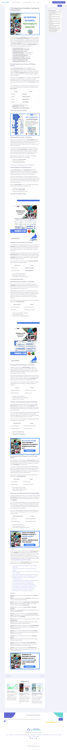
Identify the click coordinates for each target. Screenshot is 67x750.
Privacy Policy (39, 734)
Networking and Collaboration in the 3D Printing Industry (54, 31)
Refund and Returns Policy (47, 734)
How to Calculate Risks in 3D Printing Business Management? (24, 584)
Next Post (42, 675)
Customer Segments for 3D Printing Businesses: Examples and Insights (26, 580)
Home (7, 734)
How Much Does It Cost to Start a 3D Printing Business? (23, 581)
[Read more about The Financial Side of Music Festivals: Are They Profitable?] (25, 687)
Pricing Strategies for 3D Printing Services (54, 17)
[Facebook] (30, 738)
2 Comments (12, 11)
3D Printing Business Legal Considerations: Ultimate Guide (23, 587)
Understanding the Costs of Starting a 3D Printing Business (55, 12)
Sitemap (59, 734)
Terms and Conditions (32, 734)
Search (59, 5)
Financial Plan (17, 734)
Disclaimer (55, 734)
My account (25, 734)
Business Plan (11, 734)
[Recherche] (61, 719)
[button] (49, 2)
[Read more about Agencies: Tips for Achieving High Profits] (12, 686)
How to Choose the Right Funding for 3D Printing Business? (23, 589)
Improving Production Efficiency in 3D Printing (54, 22)
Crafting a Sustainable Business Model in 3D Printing (54, 26)
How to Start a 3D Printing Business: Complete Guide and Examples (25, 574)
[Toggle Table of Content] (60, 10)
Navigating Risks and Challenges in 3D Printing (54, 24)
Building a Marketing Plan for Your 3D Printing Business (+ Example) (25, 576)
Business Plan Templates (16, 2)
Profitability (18, 11)
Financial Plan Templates (27, 2)
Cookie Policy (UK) (35, 736)
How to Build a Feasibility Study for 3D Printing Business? (23, 583)
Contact (38, 2)
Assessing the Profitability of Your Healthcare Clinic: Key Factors (37, 694)
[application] (20, 2)
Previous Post (8, 675)
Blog (34, 2)
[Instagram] (34, 738)
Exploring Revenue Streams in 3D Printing (54, 15)
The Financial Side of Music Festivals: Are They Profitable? (24, 694)
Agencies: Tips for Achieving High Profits (11, 692)
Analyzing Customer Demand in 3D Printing (54, 19)
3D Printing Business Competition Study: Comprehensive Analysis (25, 586)
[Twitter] (32, 738)
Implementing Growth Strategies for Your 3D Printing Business (55, 29)
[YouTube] (36, 738)
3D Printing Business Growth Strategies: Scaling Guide (23, 590)
